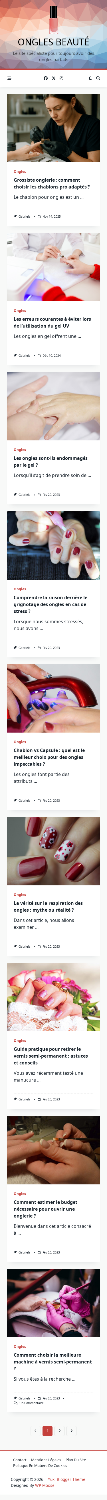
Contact (20, 1459)
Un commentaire (31, 1403)
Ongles (20, 171)
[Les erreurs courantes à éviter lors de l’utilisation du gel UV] (53, 267)
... (82, 197)
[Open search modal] (98, 78)
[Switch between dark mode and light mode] (90, 78)
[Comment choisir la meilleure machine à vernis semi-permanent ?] (53, 1303)
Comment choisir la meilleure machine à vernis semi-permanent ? (53, 1362)
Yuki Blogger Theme (66, 1479)
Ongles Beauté (53, 42)
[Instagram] (61, 78)
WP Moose (44, 1485)
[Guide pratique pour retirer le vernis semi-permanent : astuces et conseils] (53, 997)
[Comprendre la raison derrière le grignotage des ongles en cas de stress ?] (53, 545)
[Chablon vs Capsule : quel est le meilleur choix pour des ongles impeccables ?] (53, 698)
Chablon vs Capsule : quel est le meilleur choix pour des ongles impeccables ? (49, 757)
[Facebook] (46, 78)
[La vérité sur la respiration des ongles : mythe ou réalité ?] (53, 851)
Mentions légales (46, 1459)
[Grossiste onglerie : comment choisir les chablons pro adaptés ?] (53, 128)
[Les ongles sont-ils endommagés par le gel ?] (53, 406)
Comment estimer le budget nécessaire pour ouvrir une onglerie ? (45, 1209)
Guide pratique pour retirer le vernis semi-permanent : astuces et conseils (51, 1056)
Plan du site (76, 1459)
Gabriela (25, 216)
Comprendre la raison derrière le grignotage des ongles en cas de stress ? (50, 604)
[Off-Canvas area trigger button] (9, 78)
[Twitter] (54, 78)
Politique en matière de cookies (40, 1465)
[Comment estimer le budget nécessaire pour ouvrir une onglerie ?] (53, 1150)
